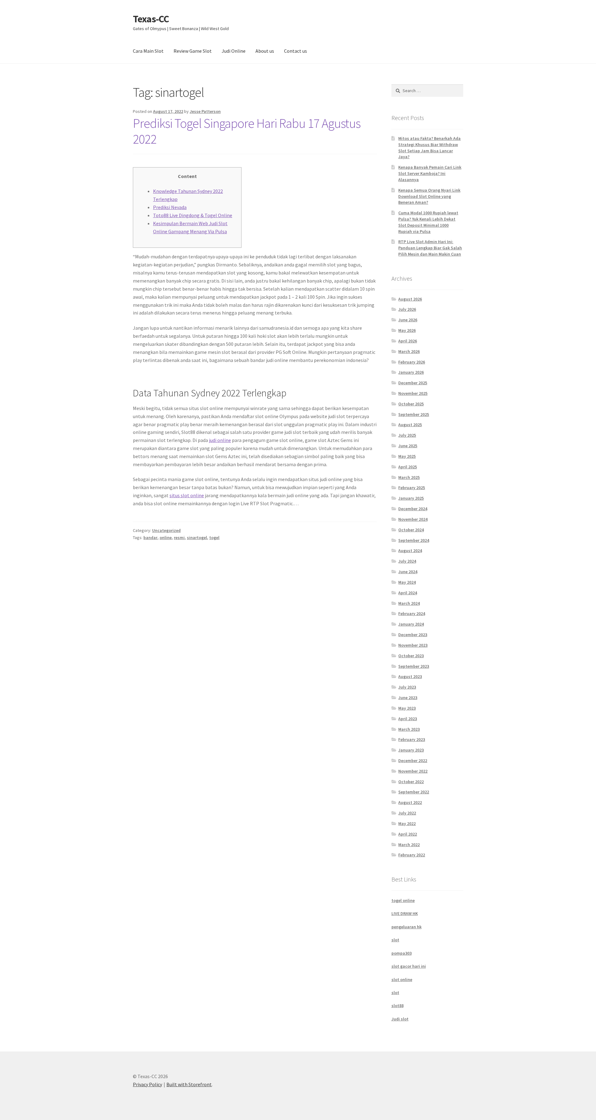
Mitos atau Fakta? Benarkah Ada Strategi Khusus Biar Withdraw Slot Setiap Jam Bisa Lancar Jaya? (429, 147)
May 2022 (407, 823)
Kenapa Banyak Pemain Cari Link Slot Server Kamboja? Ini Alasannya (429, 173)
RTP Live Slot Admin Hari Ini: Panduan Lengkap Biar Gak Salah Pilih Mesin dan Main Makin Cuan (430, 248)
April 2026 (407, 341)
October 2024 (411, 530)
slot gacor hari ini (408, 966)
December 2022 (412, 760)
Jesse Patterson (205, 111)
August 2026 (410, 299)
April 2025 (407, 467)
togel (214, 537)
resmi (179, 537)
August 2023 (410, 676)
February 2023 (411, 739)
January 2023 (411, 750)
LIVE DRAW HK (404, 913)
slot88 (397, 1005)
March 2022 (409, 844)
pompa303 (401, 953)
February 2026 (411, 362)
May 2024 (407, 582)
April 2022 (407, 834)
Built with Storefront (189, 1084)
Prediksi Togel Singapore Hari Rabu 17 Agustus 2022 (246, 131)
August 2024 (410, 550)
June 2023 (407, 697)
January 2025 (411, 498)
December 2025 (412, 383)
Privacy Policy (147, 1084)
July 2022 (407, 813)
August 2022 (410, 802)
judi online (220, 440)
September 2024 (413, 540)
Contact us (295, 51)
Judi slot (400, 1019)
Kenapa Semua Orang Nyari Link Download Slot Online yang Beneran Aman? (429, 196)
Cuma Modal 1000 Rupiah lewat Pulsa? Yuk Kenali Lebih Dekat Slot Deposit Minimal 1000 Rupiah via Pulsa (428, 222)
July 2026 (407, 309)
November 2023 (412, 645)
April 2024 (407, 593)
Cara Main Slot (148, 51)
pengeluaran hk (406, 927)
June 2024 (407, 571)
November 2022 (412, 771)
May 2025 (407, 456)
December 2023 (412, 634)
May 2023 (407, 708)
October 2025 (411, 404)
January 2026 (411, 372)
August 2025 (410, 424)
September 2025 (413, 414)
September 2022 (413, 792)
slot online (401, 979)
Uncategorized (166, 530)
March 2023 (409, 729)
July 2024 (407, 561)
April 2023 (407, 718)
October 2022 (411, 781)
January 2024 (411, 624)
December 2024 (412, 508)
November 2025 (412, 393)
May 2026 (407, 330)
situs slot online (186, 495)
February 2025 (411, 487)
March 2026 (409, 351)
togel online (403, 900)
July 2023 (407, 687)
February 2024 (411, 613)
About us (264, 51)
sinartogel (197, 537)
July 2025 (407, 435)
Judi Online (234, 51)
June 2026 (407, 320)
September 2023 (413, 666)
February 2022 (411, 855)
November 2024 (412, 519)
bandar (150, 537)
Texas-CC (151, 19)
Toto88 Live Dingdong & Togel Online (192, 215)
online (166, 537)
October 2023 (411, 655)
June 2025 (407, 445)
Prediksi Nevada (170, 207)
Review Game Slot (193, 51)
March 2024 (409, 603)
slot (395, 940)
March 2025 (409, 477)
